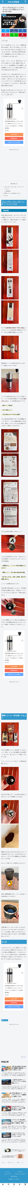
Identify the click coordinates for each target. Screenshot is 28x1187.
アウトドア (5, 1020)
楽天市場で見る (14, 138)
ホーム (7, 1171)
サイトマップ (7, 1174)
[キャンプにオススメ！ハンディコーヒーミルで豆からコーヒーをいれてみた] (17, 624)
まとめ (6, 195)
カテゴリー (20, 1171)
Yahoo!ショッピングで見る (14, 142)
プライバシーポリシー (20, 1174)
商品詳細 (8, 191)
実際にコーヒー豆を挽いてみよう (12, 193)
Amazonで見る (14, 134)
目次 (12, 183)
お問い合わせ (14, 1176)
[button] (25, 547)
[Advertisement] (14, 165)
